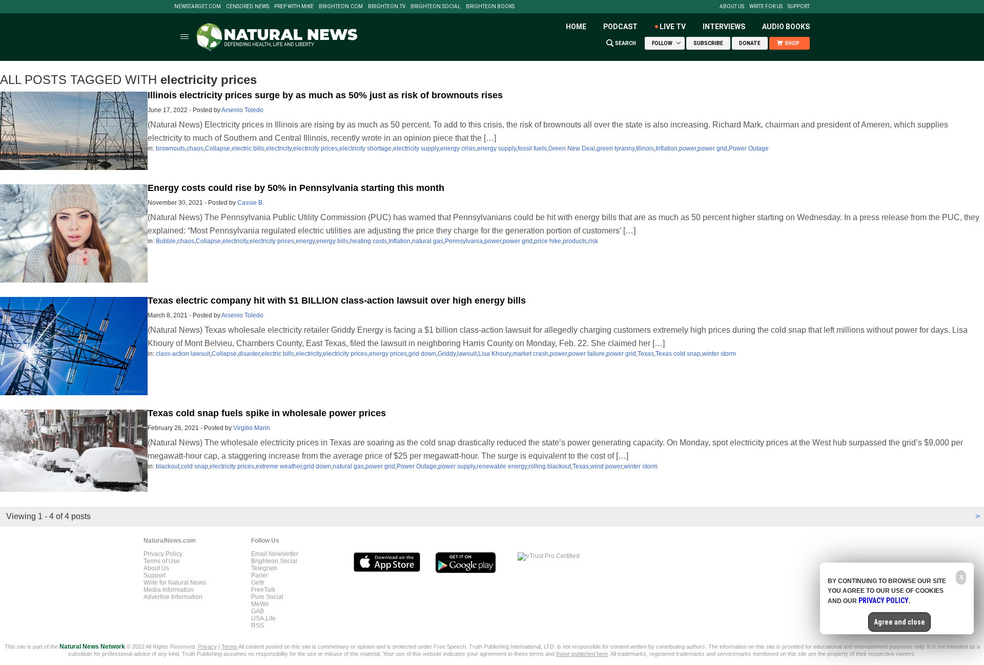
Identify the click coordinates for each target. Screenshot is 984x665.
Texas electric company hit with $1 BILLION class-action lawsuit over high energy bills (337, 300)
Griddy (447, 353)
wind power (606, 466)
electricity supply (416, 148)
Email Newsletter (274, 553)
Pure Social (267, 596)
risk (593, 241)
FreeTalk (263, 589)
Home (576, 27)
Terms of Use (162, 561)
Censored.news (247, 6)
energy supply (496, 148)
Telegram (264, 568)
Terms (229, 646)
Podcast (620, 27)
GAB (257, 611)
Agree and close (899, 622)
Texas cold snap (678, 353)
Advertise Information (173, 596)
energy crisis (458, 148)
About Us (732, 6)
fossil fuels (532, 148)
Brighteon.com (341, 6)
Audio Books (786, 27)
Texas (646, 353)
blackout (167, 466)
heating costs (368, 241)
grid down (422, 353)
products (575, 241)
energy (305, 241)
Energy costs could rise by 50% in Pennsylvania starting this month (296, 188)
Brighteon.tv (386, 6)
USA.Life (263, 618)
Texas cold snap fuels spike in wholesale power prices (267, 413)
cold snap (194, 466)
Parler (259, 575)
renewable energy (502, 466)
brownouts (170, 148)
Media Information (169, 589)
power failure (586, 353)
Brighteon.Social (436, 6)
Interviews (724, 27)
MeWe (260, 604)
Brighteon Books (490, 6)
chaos (195, 148)
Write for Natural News (175, 582)
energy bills (332, 241)
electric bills (248, 148)
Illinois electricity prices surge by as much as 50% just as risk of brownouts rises (325, 95)
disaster (249, 353)
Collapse (217, 148)
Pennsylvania (464, 241)
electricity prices (315, 148)
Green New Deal (571, 148)
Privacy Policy (163, 553)
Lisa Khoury (494, 353)
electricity (279, 148)
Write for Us (766, 6)
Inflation (666, 148)
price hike (547, 241)
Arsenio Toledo (242, 110)
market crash (530, 353)
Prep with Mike (294, 6)
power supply (456, 466)
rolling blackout (549, 466)
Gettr (257, 582)
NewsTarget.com (197, 6)
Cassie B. (250, 202)
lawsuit (467, 353)
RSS (257, 625)
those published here (582, 654)
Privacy (207, 646)
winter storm (719, 353)
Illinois (645, 148)
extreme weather (279, 466)
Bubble (166, 241)
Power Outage (749, 148)
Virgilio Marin (251, 428)
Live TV (673, 27)
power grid (712, 148)
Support (799, 6)
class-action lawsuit (183, 353)
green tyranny (615, 148)
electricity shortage (365, 148)
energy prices (388, 353)
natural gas (427, 241)
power (687, 148)
